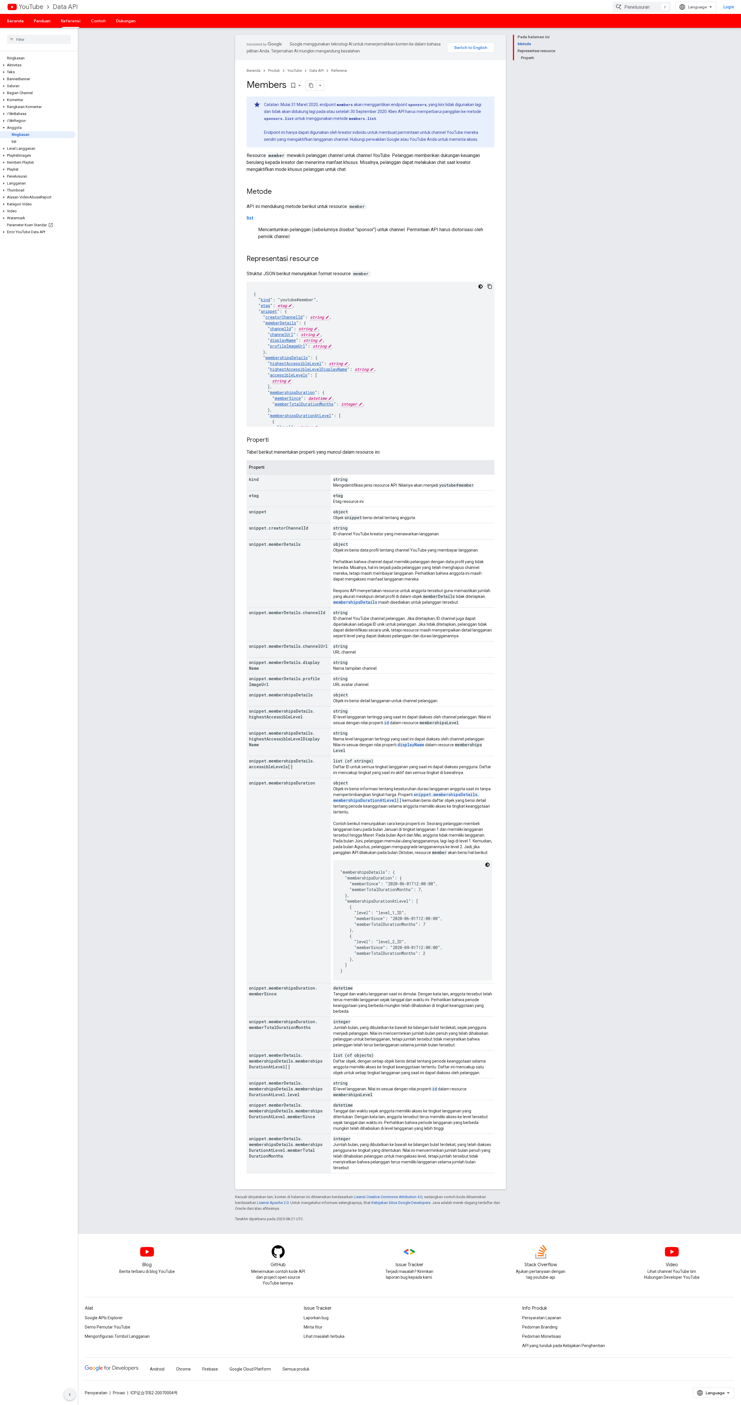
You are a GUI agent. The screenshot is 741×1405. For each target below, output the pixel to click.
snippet (269, 311)
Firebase (210, 1369)
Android (157, 1369)
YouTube (31, 7)
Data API (65, 7)
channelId (280, 328)
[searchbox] (39, 39)
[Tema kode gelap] (480, 286)
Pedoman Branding (539, 1327)
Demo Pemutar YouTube (107, 1327)
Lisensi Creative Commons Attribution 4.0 (388, 1197)
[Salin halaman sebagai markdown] (311, 85)
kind (265, 299)
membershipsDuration (292, 392)
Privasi (119, 1393)
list (250, 218)
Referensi (70, 20)
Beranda (15, 20)
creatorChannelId (283, 317)
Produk (274, 70)
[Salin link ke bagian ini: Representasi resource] (324, 259)
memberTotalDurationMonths (304, 404)
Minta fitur (313, 1327)
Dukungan (125, 20)
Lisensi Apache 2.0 (273, 1202)
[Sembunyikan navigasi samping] (70, 1394)
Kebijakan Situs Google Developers (400, 1202)
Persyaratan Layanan (541, 1317)
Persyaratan (96, 1393)
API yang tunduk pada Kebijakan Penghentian (563, 1345)
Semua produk (296, 1369)
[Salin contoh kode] (489, 286)
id (386, 722)
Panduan (42, 20)
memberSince (288, 398)
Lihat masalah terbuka (324, 1336)
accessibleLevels (288, 375)
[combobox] (642, 7)
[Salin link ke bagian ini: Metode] (277, 192)
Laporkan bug (316, 1317)
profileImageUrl (287, 346)
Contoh (98, 20)
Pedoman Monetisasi (541, 1336)
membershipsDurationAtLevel (300, 415)
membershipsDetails (286, 357)
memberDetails (280, 323)
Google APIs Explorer (104, 1317)
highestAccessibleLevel (295, 363)
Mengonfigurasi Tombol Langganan (117, 1336)
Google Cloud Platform (250, 1369)
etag (265, 305)
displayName (283, 340)
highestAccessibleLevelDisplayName (308, 369)
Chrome (183, 1369)
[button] (38, 65)
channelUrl (281, 334)
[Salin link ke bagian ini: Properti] (274, 440)
